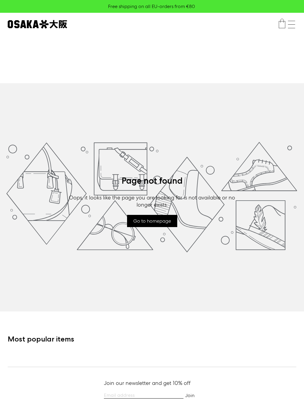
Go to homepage (152, 221)
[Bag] (282, 24)
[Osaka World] (37, 24)
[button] (291, 24)
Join (189, 395)
